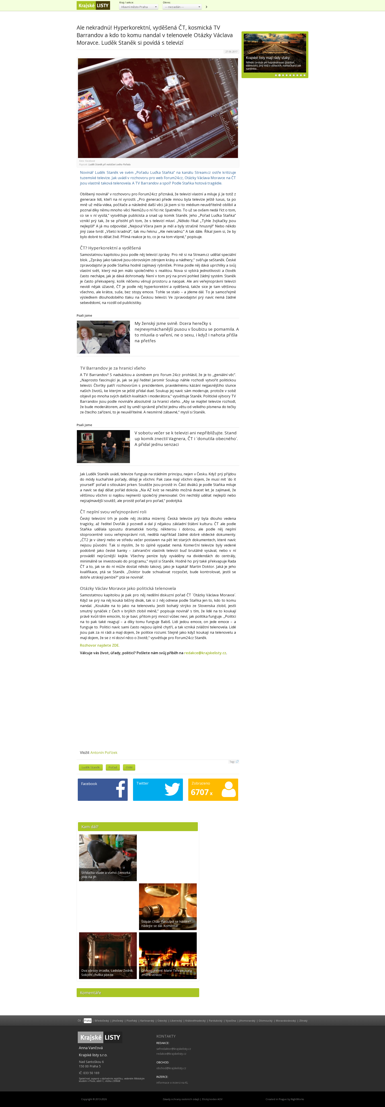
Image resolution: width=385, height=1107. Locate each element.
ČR (79, 1020)
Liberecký (176, 1020)
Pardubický (215, 1020)
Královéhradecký (195, 1020)
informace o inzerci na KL (172, 1083)
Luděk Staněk (91, 767)
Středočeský (101, 1020)
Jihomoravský (247, 1020)
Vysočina (231, 1020)
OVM (129, 767)
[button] (138, 7)
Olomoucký (265, 1020)
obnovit (206, 7)
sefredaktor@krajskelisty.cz (173, 1049)
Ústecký (162, 1020)
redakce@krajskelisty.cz (205, 652)
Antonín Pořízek (103, 752)
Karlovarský (147, 1020)
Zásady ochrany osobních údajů (181, 1099)
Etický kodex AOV (212, 1099)
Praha (87, 1020)
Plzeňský (132, 1020)
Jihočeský (117, 1020)
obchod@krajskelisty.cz (171, 1068)
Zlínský (303, 1020)
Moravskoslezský (286, 1020)
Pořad (113, 767)
